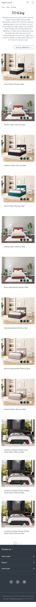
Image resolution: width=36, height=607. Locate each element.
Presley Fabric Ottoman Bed (14, 246)
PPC (7, 599)
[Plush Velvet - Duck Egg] (24, 443)
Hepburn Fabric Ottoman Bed (15, 165)
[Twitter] (18, 582)
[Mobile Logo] (6, 2)
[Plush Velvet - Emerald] (24, 77)
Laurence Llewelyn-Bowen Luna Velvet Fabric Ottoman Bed (16, 451)
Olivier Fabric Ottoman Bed (14, 206)
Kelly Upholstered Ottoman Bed (16, 328)
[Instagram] (24, 582)
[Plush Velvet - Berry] (27, 443)
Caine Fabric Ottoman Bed (14, 84)
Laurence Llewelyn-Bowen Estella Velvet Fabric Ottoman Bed (16, 532)
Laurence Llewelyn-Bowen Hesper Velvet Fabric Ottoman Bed (16, 491)
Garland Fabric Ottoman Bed (15, 409)
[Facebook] (11, 582)
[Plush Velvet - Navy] (21, 443)
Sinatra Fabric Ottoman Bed (14, 124)
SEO (4, 599)
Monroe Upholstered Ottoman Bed (17, 368)
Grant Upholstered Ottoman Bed (16, 287)
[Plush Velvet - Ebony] (21, 77)
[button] (28, 2)
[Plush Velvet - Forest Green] (27, 77)
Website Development (16, 599)
